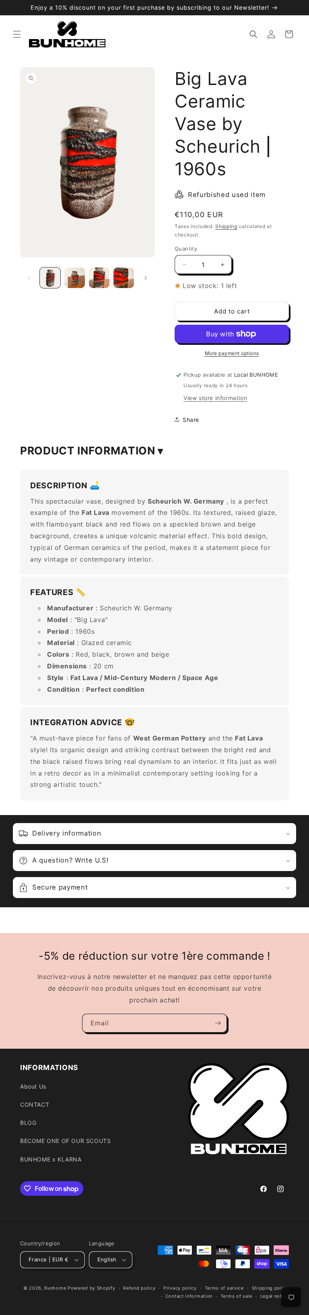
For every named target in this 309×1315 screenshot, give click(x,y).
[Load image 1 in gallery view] (50, 278)
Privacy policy (180, 1288)
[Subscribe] (218, 1023)
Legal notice (274, 1296)
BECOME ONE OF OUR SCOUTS (65, 1140)
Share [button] (191, 419)
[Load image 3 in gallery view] (99, 278)
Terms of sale (236, 1296)
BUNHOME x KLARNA (51, 1159)
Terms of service (224, 1288)
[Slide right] (145, 278)
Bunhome (55, 1288)
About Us (33, 1086)
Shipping (226, 226)
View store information (215, 397)
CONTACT (34, 1104)
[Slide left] (29, 278)
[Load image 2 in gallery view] (74, 278)
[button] (17, 34)
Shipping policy (270, 1288)
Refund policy (139, 1288)
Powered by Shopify (91, 1288)
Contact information (188, 1296)
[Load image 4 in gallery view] (123, 278)
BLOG (28, 1122)
